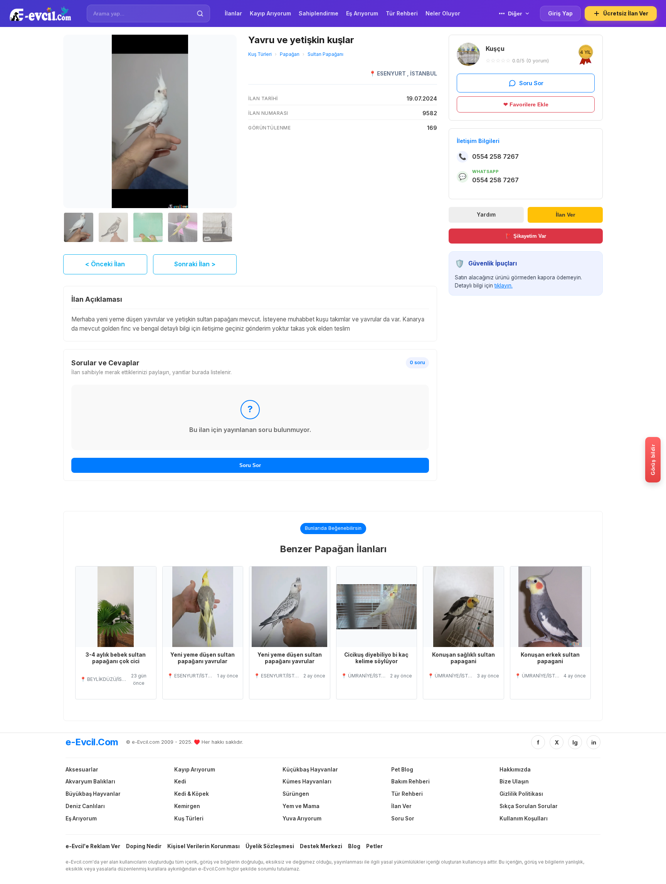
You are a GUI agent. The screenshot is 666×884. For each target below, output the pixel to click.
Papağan (289, 54)
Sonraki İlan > (194, 264)
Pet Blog (402, 769)
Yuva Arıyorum (302, 818)
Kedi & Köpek (191, 794)
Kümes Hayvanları (307, 781)
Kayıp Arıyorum (194, 769)
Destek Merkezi (321, 846)
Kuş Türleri (260, 54)
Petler (374, 846)
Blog (354, 846)
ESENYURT (392, 74)
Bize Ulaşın (514, 781)
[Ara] (200, 13)
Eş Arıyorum (81, 818)
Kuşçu (495, 48)
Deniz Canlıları (85, 806)
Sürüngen (296, 794)
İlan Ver (565, 215)
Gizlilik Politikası (521, 794)
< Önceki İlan (105, 264)
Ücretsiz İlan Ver (625, 13)
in (593, 742)
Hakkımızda (515, 769)
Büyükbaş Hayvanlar (93, 794)
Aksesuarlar (82, 769)
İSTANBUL (423, 74)
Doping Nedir (143, 846)
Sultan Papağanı (325, 54)
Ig (575, 742)
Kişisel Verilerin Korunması (203, 846)
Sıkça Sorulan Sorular (529, 806)
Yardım (486, 215)
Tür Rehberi (407, 794)
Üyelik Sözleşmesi (270, 846)
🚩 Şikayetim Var (526, 236)
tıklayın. (503, 285)
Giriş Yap (560, 13)
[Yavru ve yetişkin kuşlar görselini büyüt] (150, 121)
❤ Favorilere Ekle (525, 104)
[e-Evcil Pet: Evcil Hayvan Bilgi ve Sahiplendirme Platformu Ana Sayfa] (40, 13)
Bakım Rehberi (410, 781)
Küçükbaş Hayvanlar (310, 769)
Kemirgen (187, 806)
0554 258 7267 (495, 156)
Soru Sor (250, 465)
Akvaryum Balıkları (90, 781)
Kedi (180, 781)
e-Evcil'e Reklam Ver (93, 846)
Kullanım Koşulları (524, 818)
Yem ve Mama (301, 806)
